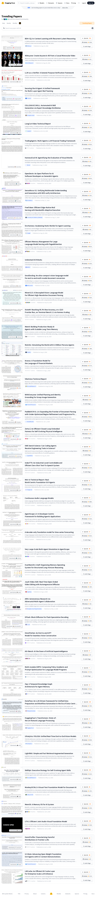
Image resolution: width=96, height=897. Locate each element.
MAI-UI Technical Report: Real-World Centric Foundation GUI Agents (40, 481)
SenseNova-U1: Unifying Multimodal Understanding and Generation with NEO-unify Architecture (46, 191)
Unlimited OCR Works (33, 260)
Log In (84, 3)
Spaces (60, 3)
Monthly (15, 23)
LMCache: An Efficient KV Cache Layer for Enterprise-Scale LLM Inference (40, 872)
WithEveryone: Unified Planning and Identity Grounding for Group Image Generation (43, 395)
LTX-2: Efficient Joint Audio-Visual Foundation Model (46, 821)
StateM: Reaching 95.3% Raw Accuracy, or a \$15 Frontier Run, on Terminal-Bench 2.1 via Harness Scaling (47, 310)
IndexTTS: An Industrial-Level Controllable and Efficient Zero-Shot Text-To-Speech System (43, 464)
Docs (67, 3)
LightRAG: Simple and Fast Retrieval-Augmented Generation (49, 753)
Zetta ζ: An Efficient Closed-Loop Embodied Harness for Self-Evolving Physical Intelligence (43, 430)
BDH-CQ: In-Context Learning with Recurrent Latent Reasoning (50, 38)
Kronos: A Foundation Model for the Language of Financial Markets (39, 361)
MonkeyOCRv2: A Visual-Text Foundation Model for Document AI (50, 787)
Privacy (27, 894)
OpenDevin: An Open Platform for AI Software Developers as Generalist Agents (41, 174)
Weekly (9, 23)
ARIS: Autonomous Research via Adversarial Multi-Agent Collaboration (40, 600)
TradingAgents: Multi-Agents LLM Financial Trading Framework (50, 141)
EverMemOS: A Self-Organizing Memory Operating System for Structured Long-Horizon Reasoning (45, 566)
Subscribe (65, 8)
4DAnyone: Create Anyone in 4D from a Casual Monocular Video (50, 55)
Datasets (51, 3)
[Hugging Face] (51, 893)
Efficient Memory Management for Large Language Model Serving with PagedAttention (43, 242)
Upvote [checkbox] (87, 38)
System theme (8, 894)
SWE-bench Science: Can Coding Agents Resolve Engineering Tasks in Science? (40, 446)
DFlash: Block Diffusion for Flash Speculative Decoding (46, 617)
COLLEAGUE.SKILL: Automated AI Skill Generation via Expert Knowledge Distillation (43, 106)
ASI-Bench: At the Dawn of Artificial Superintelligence (46, 651)
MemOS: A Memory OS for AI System (39, 804)
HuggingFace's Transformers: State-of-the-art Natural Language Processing (40, 719)
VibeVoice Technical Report (35, 379)
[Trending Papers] (20, 23)
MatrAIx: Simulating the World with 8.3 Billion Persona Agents (49, 345)
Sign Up (90, 3)
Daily (3, 23)
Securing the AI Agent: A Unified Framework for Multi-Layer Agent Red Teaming (42, 89)
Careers (43, 894)
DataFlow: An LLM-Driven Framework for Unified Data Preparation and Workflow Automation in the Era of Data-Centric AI (51, 702)
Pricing (73, 3)
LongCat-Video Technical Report (38, 123)
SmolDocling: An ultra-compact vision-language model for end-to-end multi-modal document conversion (46, 276)
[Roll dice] (92, 28)
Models (42, 3)
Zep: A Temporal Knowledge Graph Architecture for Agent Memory (38, 685)
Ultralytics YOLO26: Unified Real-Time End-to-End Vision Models (50, 736)
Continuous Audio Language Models (39, 498)
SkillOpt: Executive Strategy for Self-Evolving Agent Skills (48, 770)
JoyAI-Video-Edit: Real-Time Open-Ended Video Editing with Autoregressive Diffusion (42, 583)
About (35, 894)
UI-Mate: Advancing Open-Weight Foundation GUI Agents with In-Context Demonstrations (43, 855)
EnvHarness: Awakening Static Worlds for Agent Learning (47, 226)
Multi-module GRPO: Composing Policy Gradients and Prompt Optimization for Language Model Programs (46, 668)
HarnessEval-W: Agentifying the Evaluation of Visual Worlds (49, 158)
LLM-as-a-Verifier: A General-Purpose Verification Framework (49, 73)
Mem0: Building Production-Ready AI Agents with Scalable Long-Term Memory (41, 327)
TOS (19, 894)
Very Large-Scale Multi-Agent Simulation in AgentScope (47, 549)
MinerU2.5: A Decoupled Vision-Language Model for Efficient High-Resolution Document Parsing (44, 293)
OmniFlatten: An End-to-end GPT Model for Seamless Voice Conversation (40, 634)
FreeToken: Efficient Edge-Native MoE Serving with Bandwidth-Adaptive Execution (42, 208)
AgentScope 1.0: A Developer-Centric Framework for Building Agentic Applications (43, 515)
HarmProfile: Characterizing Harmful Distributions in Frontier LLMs (39, 838)
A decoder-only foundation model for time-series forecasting (49, 532)
